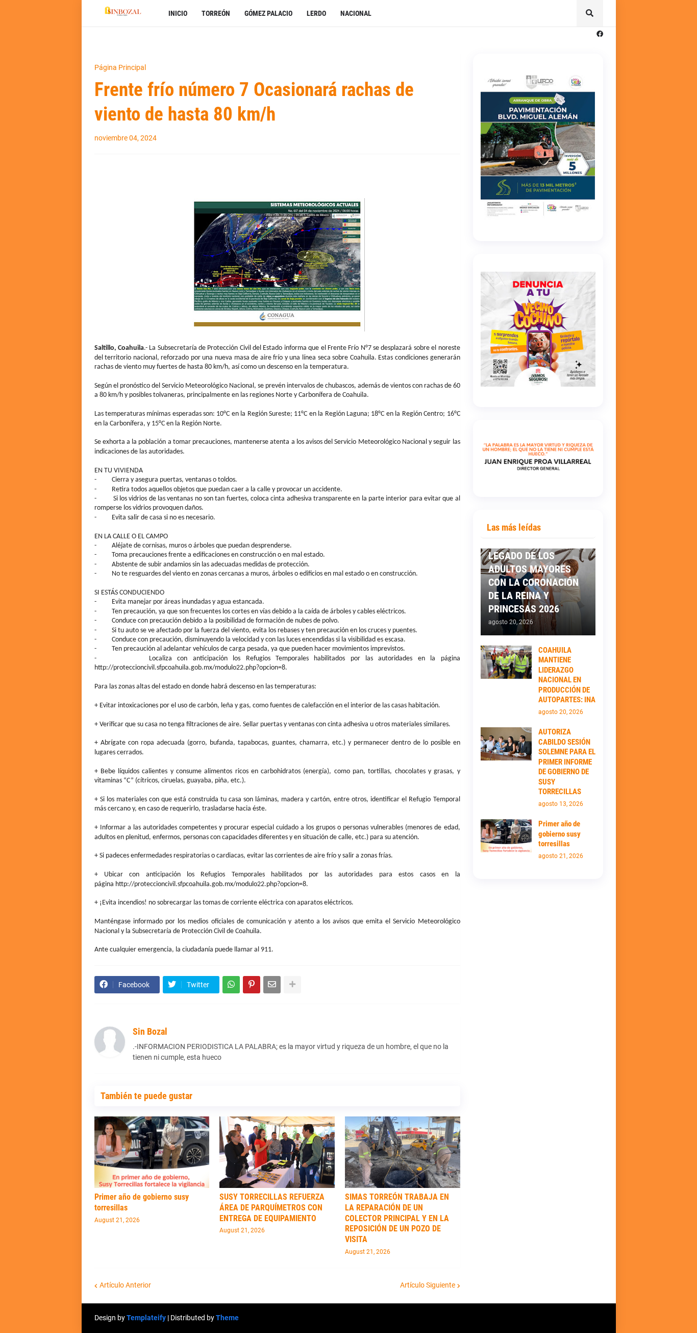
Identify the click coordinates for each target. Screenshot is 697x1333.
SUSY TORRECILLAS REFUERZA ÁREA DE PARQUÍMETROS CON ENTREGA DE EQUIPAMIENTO (272, 1207)
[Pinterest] (251, 984)
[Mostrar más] (292, 984)
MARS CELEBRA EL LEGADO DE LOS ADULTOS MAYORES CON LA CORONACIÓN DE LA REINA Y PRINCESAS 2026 (533, 575)
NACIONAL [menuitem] (355, 13)
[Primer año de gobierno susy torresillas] (152, 1152)
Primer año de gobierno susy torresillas (141, 1202)
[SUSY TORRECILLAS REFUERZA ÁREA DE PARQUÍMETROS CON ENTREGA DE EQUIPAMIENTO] (277, 1152)
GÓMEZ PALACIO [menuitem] (268, 13)
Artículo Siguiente (427, 1285)
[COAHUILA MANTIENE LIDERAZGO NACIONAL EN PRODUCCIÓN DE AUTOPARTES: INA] (506, 662)
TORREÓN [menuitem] (216, 13)
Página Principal (120, 67)
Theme (227, 1318)
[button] (590, 13)
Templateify (146, 1318)
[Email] (272, 984)
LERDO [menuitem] (316, 13)
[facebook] (599, 34)
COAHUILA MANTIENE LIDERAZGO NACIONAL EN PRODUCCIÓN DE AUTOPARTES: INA (566, 675)
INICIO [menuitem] (177, 13)
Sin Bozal (150, 1031)
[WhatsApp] (231, 984)
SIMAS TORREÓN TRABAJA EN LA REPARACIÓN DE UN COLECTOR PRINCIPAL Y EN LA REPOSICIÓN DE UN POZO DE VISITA (397, 1218)
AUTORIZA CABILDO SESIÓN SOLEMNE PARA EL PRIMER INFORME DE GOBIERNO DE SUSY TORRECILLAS (566, 761)
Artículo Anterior (125, 1285)
